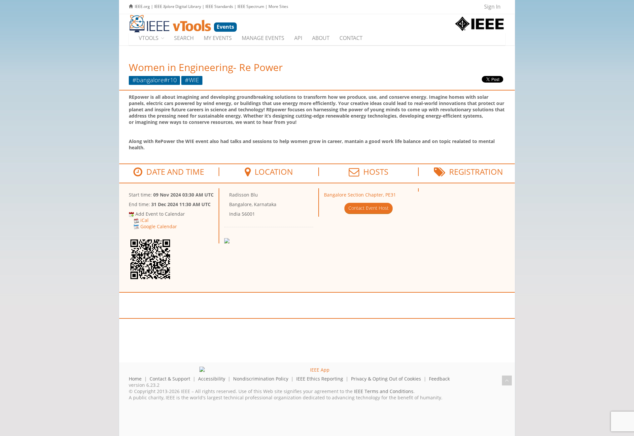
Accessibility (211, 379)
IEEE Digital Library (177, 6)
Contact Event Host (368, 208)
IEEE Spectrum (250, 6)
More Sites (278, 6)
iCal (144, 220)
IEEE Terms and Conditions (383, 391)
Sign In (492, 6)
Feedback (439, 379)
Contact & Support (170, 379)
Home (135, 379)
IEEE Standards (219, 6)
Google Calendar (158, 226)
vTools (148, 38)
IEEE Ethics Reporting (319, 379)
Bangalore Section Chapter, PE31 (360, 195)
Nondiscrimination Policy (260, 379)
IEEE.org (142, 6)
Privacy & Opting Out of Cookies (386, 379)
